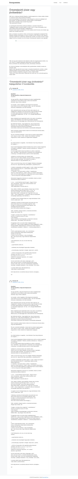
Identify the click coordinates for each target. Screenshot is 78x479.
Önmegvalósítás (14, 2)
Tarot (60, 2)
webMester (65, 2)
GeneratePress (45, 477)
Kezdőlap (55, 2)
